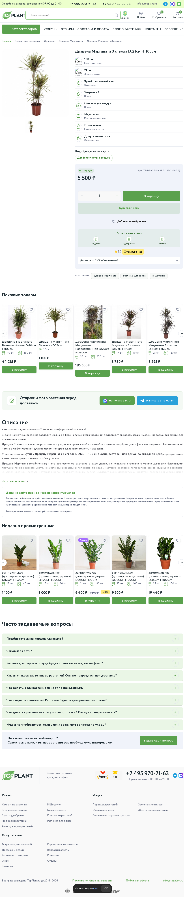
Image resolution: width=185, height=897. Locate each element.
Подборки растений (14, 821)
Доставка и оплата (93, 29)
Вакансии (7, 866)
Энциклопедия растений (17, 845)
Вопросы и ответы (57, 850)
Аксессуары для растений (17, 826)
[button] (179, 333)
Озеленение (173, 29)
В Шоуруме (156, 276)
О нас (5, 861)
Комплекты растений (59, 816)
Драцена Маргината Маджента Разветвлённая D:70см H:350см (92, 347)
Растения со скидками (15, 855)
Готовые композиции (14, 810)
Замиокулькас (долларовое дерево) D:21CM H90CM (91, 576)
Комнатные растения (27, 41)
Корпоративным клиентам (62, 845)
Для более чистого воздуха (93, 158)
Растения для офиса (132, 276)
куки (94, 888)
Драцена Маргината (71, 41)
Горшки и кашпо (55, 810)
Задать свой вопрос (156, 740)
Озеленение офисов (148, 805)
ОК (104, 888)
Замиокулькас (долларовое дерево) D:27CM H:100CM (128, 576)
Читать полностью (13, 481)
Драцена (49, 41)
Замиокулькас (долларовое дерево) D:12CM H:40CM (18, 576)
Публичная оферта (135, 881)
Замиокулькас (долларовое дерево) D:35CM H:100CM (165, 576)
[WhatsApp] (179, 4)
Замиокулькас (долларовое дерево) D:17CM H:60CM (55, 576)
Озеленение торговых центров (110, 816)
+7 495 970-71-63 (82, 4)
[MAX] (172, 4)
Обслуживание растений (151, 810)
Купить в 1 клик (129, 208)
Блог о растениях (127, 29)
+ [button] (117, 196)
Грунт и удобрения (13, 816)
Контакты (153, 29)
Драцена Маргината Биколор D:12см (54, 343)
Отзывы (67, 29)
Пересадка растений (103, 805)
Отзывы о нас (133, 252)
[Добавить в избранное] (31, 309)
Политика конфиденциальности (91, 881)
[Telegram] (165, 4)
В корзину (151, 196)
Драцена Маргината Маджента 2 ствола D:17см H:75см (127, 345)
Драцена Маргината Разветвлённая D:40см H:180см (19, 345)
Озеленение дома (102, 810)
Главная (6, 41)
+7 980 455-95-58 (117, 4)
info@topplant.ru (147, 4)
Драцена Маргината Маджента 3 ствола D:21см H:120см (164, 345)
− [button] (82, 196)
